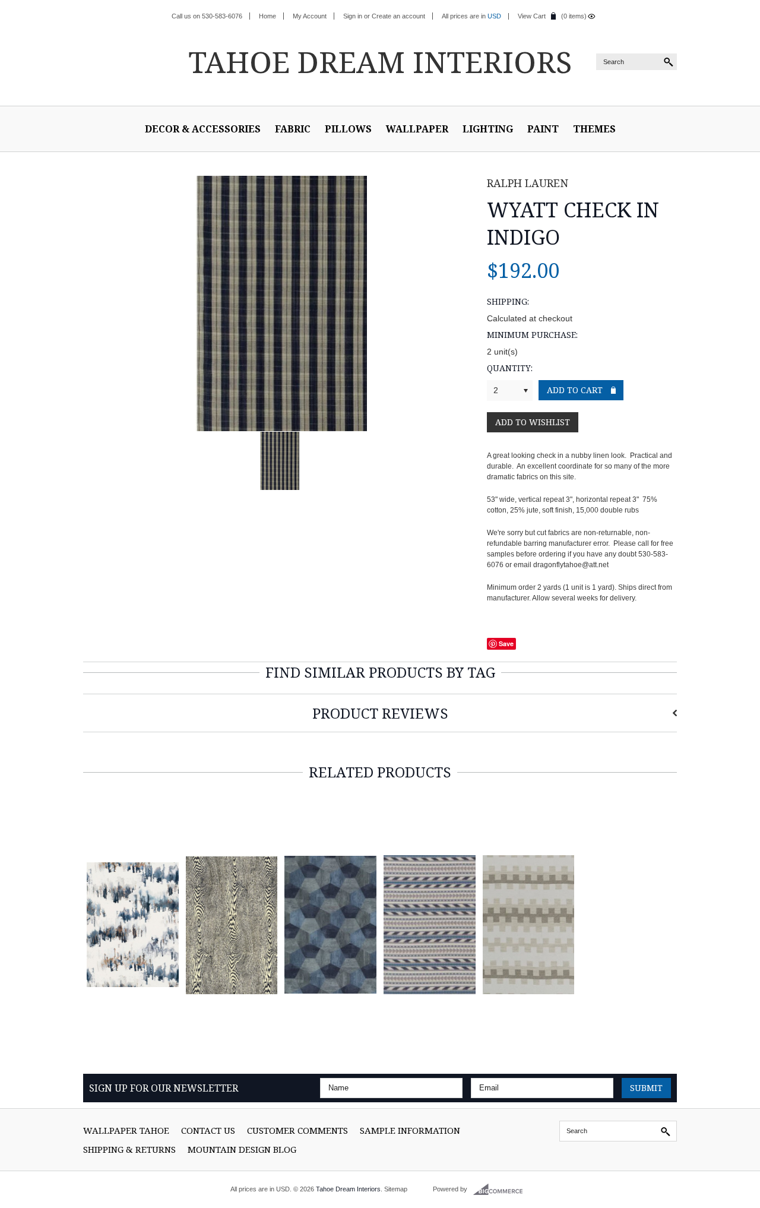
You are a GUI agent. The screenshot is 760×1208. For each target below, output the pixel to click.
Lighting (488, 128)
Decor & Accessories (203, 128)
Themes (594, 128)
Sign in (352, 16)
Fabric (293, 128)
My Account (310, 16)
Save (506, 643)
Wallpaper (417, 128)
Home (267, 16)
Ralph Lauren (527, 183)
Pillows (348, 128)
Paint (543, 128)
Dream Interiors (380, 62)
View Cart (532, 16)
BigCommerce (501, 1189)
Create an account (398, 16)
